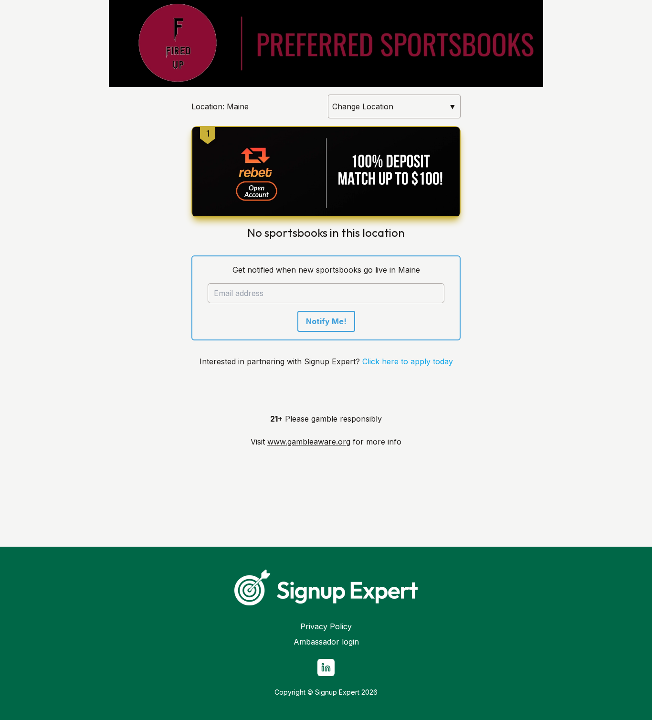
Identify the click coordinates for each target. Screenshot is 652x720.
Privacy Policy (326, 626)
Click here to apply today (407, 361)
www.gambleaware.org (308, 441)
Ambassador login (326, 641)
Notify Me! (326, 321)
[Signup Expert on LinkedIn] (326, 667)
